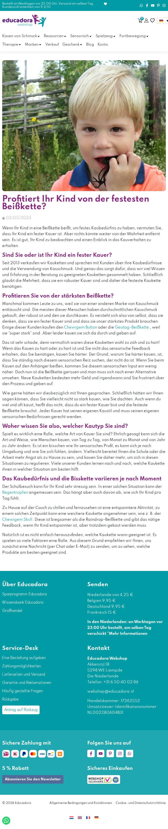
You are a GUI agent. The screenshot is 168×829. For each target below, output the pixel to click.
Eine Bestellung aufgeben (24, 658)
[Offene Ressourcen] (65, 36)
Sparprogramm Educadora (24, 594)
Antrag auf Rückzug (20, 710)
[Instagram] (164, 5)
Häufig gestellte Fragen (22, 691)
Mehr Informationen (128, 634)
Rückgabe (10, 699)
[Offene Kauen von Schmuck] (38, 36)
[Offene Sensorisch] (90, 36)
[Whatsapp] (141, 5)
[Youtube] (152, 5)
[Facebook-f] (147, 5)
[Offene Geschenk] (81, 44)
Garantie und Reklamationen (26, 683)
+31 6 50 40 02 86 (120, 682)
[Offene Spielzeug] (114, 36)
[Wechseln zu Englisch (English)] (80, 817)
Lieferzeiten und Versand (23, 675)
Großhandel (12, 611)
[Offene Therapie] (19, 44)
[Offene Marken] (40, 44)
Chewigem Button (80, 327)
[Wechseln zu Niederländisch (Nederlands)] (71, 817)
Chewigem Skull (17, 520)
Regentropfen (15, 493)
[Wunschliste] (152, 20)
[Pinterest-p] (158, 5)
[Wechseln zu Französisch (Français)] (88, 817)
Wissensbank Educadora (22, 603)
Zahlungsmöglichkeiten (21, 666)
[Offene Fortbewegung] (147, 36)
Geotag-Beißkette (132, 327)
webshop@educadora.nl (110, 692)
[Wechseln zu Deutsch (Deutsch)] (96, 817)
